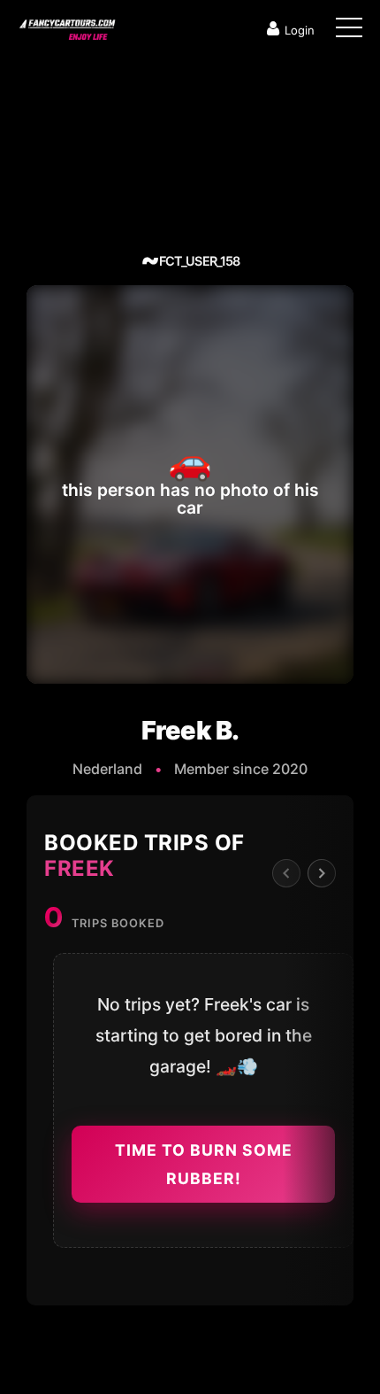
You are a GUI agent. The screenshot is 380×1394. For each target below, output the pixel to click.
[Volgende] (322, 873)
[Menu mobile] (349, 31)
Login (300, 30)
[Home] (66, 26)
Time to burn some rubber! (204, 1164)
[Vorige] (286, 873)
